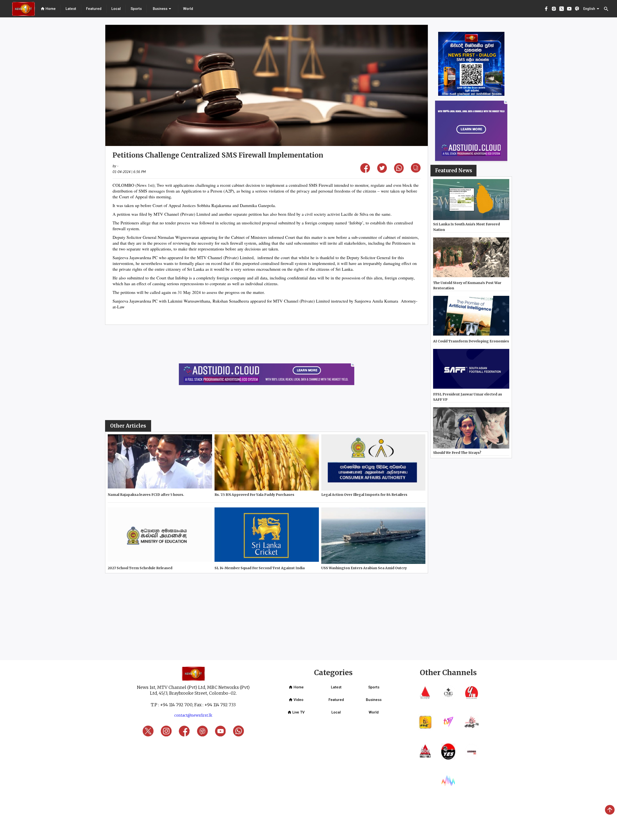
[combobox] (162, 9)
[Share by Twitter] (382, 171)
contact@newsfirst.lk (193, 715)
